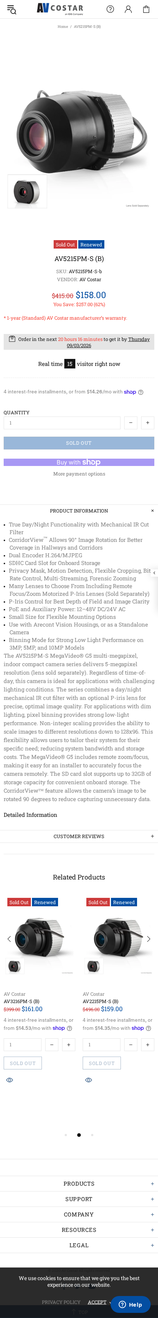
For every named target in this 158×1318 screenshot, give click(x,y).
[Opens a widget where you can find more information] (130, 1305)
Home (63, 26)
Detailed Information (30, 814)
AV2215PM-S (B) (100, 1001)
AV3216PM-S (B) (21, 1001)
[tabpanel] (39, 1005)
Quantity (16, 413)
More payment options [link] (79, 474)
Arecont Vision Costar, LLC (60, 9)
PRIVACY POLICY (61, 1302)
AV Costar (14, 994)
